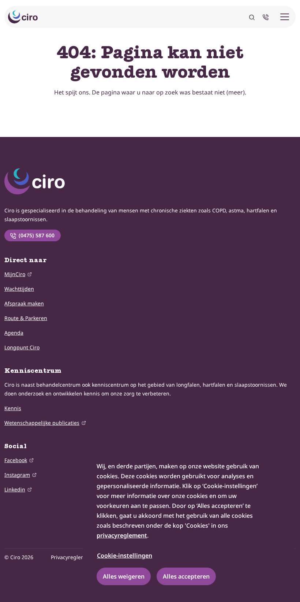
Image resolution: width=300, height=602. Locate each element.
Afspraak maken (24, 303)
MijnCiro (14, 274)
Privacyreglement (72, 557)
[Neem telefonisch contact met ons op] (267, 17)
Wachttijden (19, 288)
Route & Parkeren (25, 318)
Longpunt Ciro (22, 347)
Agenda (13, 332)
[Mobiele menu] (284, 17)
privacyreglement (122, 535)
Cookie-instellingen (124, 555)
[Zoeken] (252, 16)
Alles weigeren (124, 576)
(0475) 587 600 (37, 235)
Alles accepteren (186, 576)
